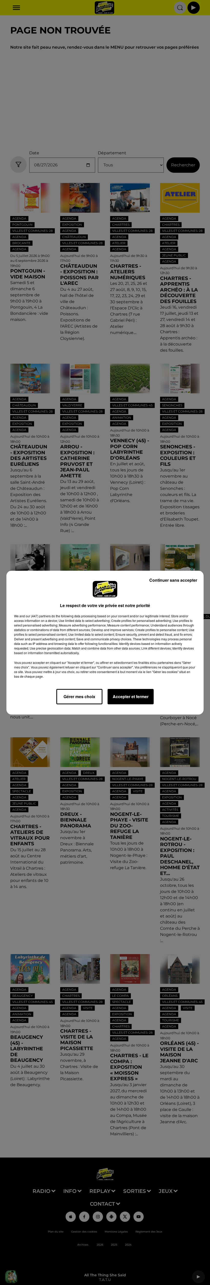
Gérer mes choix (79, 696)
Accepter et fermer (131, 696)
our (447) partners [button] (38, 616)
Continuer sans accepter (173, 580)
